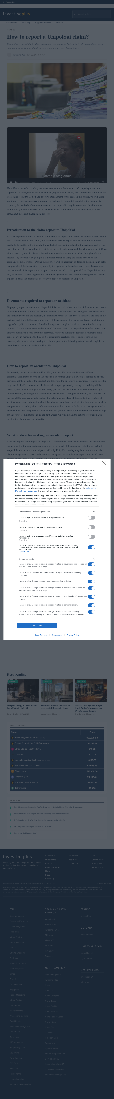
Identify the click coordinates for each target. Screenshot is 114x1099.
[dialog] (57, 549)
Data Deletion (41, 635)
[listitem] (57, 511)
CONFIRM (37, 625)
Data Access (57, 635)
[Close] (105, 464)
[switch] (91, 518)
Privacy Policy (73, 635)
